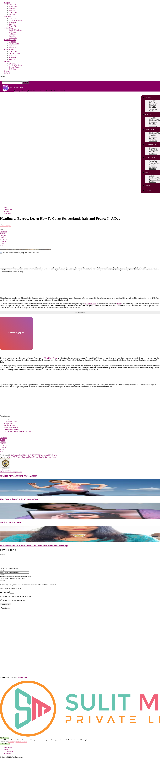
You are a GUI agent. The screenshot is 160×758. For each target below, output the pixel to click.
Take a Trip (13, 12)
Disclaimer (8, 747)
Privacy (7, 749)
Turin (119, 304)
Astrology (12, 63)
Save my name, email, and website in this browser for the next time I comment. (29, 585)
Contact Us (8, 753)
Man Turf (7, 16)
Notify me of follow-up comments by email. (18, 596)
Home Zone (13, 6)
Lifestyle (7, 73)
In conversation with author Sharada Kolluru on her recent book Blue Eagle (34, 545)
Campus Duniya (14, 53)
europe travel (8, 423)
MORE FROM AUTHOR (27, 476)
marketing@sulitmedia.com (17, 742)
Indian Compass (5, 226)
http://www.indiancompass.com (11, 472)
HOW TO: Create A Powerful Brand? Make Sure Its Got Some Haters (32, 457)
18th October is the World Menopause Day (19, 499)
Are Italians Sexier (10, 422)
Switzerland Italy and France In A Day (17, 431)
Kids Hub (12, 8)
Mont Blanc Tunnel (50, 358)
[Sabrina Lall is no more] (80, 518)
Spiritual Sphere (14, 67)
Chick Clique (8, 28)
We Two (12, 14)
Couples (7, 3)
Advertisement (9, 751)
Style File (12, 10)
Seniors (6, 61)
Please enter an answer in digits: (11, 588)
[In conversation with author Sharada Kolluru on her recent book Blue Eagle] (80, 541)
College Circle (9, 49)
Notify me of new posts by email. (14, 600)
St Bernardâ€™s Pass (11, 429)
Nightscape (12, 22)
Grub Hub (12, 5)
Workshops (12, 47)
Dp (5, 207)
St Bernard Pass (90, 304)
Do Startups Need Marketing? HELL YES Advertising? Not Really (34, 455)
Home (2, 91)
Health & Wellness (15, 20)
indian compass (9, 425)
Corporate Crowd (10, 40)
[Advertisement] (53, 290)
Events (6, 71)
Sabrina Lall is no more (10, 522)
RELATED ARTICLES (9, 476)
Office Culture (14, 44)
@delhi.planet (23, 677)
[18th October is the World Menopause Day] (80, 495)
